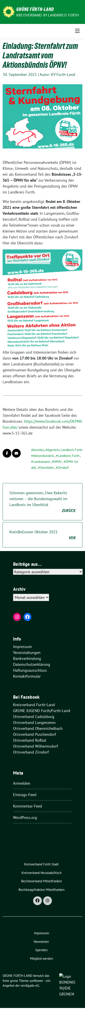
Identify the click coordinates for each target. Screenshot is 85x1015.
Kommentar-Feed (27, 806)
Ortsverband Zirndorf (31, 752)
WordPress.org (25, 817)
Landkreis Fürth (71, 450)
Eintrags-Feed (24, 794)
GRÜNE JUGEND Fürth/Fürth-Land (41, 710)
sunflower (36, 981)
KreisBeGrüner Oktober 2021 (42, 534)
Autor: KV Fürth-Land (57, 74)
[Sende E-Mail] (16, 453)
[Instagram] (47, 900)
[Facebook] (37, 900)
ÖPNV (58, 462)
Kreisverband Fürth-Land (34, 704)
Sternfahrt (47, 467)
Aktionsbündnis (43, 456)
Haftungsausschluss (30, 670)
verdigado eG (30, 985)
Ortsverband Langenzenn (34, 722)
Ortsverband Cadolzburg (33, 716)
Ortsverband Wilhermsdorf (35, 746)
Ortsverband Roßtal (29, 740)
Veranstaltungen (27, 652)
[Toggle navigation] (77, 31)
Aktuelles (37, 450)
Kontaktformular (27, 676)
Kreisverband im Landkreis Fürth (47, 15)
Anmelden (21, 783)
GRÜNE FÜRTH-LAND (35, 9)
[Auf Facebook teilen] (7, 453)
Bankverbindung (27, 658)
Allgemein (52, 450)
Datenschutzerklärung (31, 664)
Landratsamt (41, 462)
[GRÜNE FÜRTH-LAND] (9, 11)
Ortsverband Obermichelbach (38, 728)
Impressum (22, 646)
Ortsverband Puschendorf (34, 734)
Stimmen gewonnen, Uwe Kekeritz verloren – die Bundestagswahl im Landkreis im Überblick (42, 501)
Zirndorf (63, 467)
